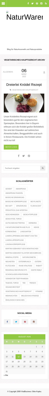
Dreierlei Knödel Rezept (24, 85)
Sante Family (36, 270)
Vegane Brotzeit (12, 287)
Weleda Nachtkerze (30, 296)
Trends (32, 283)
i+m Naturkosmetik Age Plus (17, 227)
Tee (23, 283)
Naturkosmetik (29, 257)
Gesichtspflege (30, 214)
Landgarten (25, 232)
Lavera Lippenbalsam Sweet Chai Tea (21, 236)
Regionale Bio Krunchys (16, 270)
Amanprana (21, 189)
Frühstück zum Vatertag (16, 210)
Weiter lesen (11, 147)
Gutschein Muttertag (15, 223)
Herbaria (33, 223)
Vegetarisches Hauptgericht (25, 90)
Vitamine (39, 291)
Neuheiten (10, 262)
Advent (8, 189)
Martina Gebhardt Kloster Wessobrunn (23, 253)
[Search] (42, 168)
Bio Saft (8, 206)
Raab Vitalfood (25, 266)
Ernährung (21, 206)
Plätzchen (10, 266)
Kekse (36, 227)
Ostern (38, 262)
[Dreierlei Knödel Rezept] (24, 103)
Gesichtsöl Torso (13, 219)
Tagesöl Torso (12, 283)
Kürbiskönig (10, 232)
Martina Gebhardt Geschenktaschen (21, 249)
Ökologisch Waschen (14, 300)
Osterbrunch (25, 262)
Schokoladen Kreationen (16, 274)
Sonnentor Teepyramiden (16, 279)
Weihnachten (11, 296)
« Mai (6, 375)
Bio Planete (36, 202)
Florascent (36, 206)
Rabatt (39, 266)
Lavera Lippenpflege (14, 240)
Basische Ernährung (14, 197)
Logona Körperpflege (15, 244)
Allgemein (8, 72)
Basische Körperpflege (16, 202)
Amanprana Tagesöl (14, 193)
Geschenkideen (12, 214)
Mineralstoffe (12, 257)
